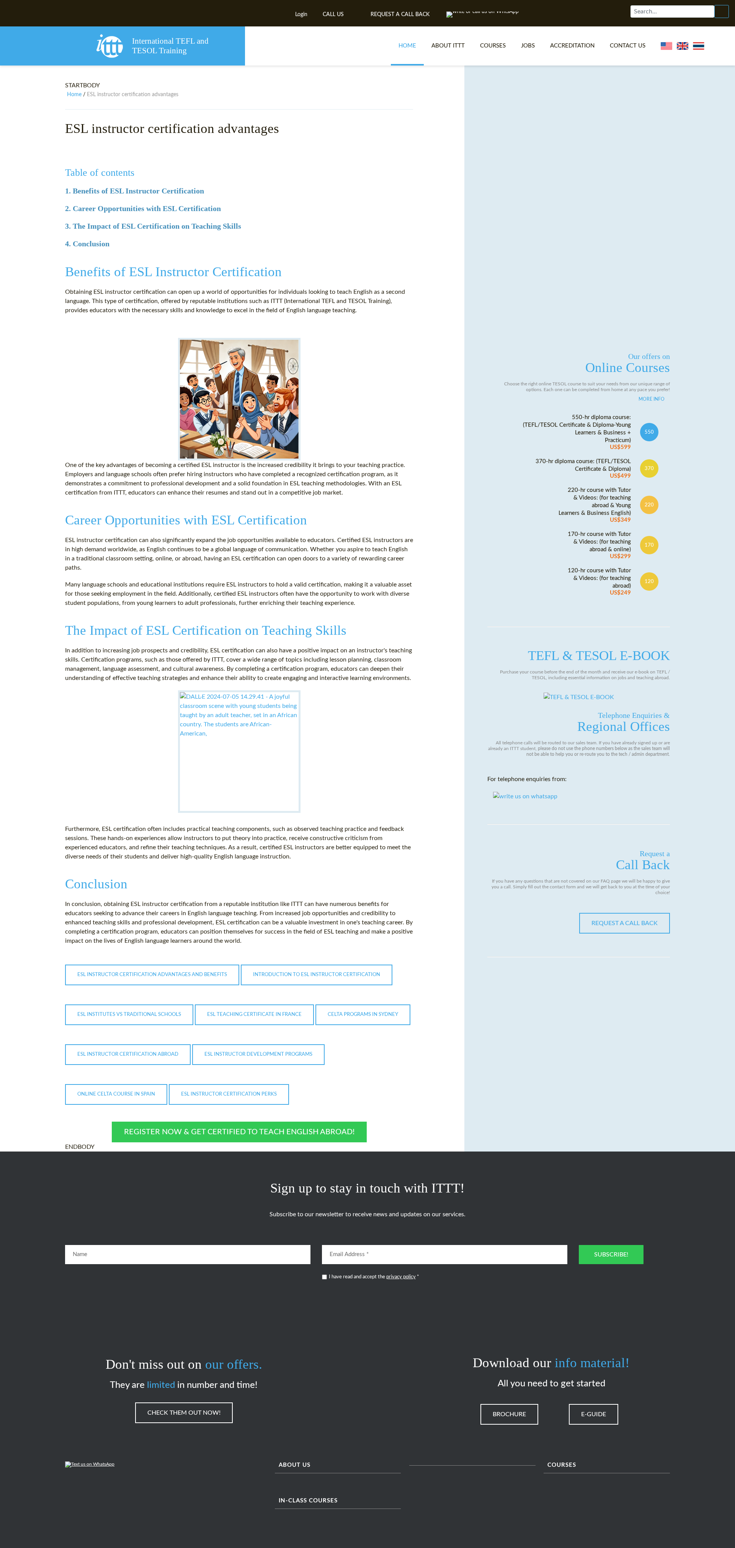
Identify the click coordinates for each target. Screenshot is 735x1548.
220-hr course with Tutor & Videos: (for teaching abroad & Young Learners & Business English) (595, 505)
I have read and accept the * (374, 1276)
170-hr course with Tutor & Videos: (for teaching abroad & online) (599, 545)
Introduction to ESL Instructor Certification (316, 974)
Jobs (528, 46)
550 (649, 432)
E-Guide (593, 1414)
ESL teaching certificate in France (254, 1014)
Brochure (509, 1414)
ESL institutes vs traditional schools (129, 1014)
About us (294, 1465)
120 (649, 581)
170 (649, 545)
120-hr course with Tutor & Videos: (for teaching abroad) (599, 582)
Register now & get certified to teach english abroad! (239, 1132)
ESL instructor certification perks (229, 1094)
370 (649, 468)
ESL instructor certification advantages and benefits (152, 974)
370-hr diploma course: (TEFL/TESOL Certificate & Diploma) (583, 469)
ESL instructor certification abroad (127, 1054)
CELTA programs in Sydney (363, 1014)
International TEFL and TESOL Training (170, 45)
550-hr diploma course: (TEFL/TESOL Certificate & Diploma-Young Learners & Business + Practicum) (577, 432)
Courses (493, 46)
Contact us (627, 46)
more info (652, 399)
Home (407, 46)
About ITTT (448, 46)
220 (649, 505)
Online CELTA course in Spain (116, 1094)
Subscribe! (611, 1255)
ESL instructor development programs (258, 1054)
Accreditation (572, 46)
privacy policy (401, 1276)
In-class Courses (308, 1501)
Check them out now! (183, 1413)
